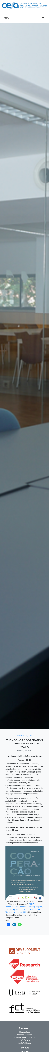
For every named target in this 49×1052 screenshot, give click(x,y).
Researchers (24, 1032)
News (18, 735)
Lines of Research (24, 1035)
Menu (6, 18)
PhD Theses (24, 1040)
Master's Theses (24, 1043)
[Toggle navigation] (5, 12)
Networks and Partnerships (24, 1037)
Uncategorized (27, 735)
